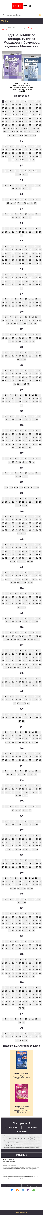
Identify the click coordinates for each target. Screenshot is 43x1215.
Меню (4, 21)
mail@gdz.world (21, 1212)
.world (22, 6)
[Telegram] (21, 1190)
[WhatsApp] (32, 1190)
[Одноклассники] (16, 1190)
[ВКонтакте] (10, 1190)
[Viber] (26, 1190)
